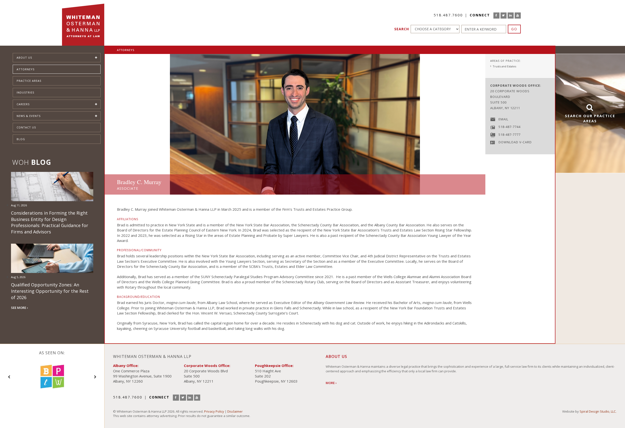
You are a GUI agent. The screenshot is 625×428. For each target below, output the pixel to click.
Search (401, 29)
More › (331, 383)
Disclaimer (235, 411)
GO (514, 29)
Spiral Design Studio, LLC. (598, 411)
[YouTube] (518, 15)
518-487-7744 (510, 127)
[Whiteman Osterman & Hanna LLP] (83, 23)
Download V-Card (515, 142)
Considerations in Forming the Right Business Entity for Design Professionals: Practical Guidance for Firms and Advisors (49, 222)
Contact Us (26, 127)
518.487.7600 (448, 14)
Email (503, 119)
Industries (25, 92)
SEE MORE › (19, 307)
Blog (21, 139)
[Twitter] (503, 15)
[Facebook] (496, 15)
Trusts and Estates (504, 66)
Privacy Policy (214, 411)
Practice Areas (29, 81)
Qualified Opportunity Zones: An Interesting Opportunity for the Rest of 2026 (50, 291)
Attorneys (25, 69)
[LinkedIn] (511, 15)
